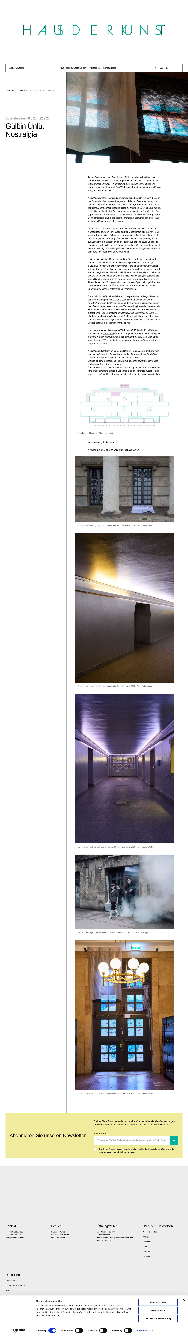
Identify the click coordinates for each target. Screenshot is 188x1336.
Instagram (146, 1237)
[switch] (79, 1330)
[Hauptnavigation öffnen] (177, 68)
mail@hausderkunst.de (16, 1237)
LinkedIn (146, 1257)
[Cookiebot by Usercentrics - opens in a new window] (18, 1331)
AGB (7, 1290)
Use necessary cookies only (158, 1318)
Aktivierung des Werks (115, 330)
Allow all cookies (158, 1302)
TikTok (145, 1247)
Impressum (10, 1280)
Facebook (146, 1242)
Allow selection (158, 1310)
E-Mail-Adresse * (102, 1133)
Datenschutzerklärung (15, 1285)
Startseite (10, 91)
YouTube (146, 1252)
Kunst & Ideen (24, 91)
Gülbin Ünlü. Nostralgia (45, 91)
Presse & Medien (149, 1232)
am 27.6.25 (108, 333)
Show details (143, 1330)
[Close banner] (184, 1300)
